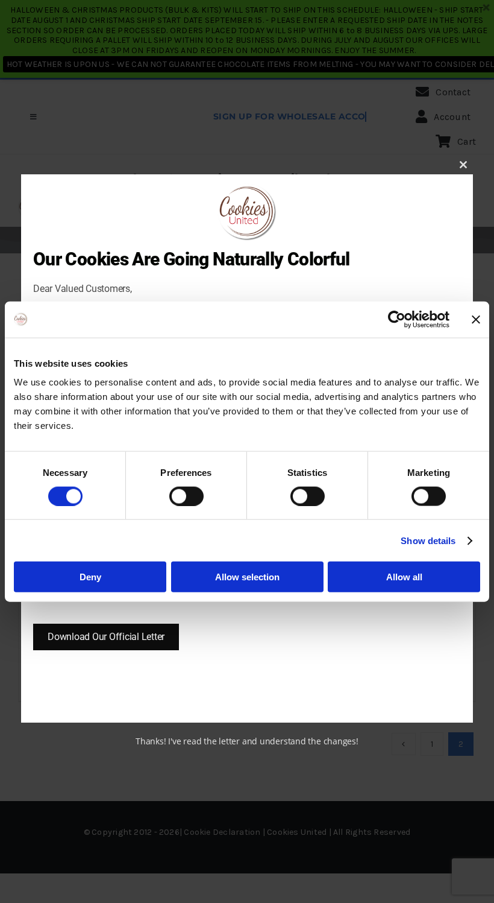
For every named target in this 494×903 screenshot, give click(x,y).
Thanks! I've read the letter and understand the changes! (247, 741)
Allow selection (247, 577)
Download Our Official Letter (106, 636)
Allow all (404, 577)
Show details (428, 540)
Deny (90, 577)
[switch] (186, 495)
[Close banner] (476, 319)
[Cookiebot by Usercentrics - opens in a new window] (396, 319)
